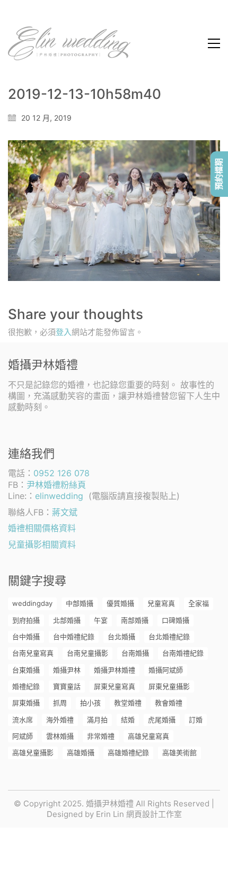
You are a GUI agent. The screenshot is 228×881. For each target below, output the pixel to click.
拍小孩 (90, 702)
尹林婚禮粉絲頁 (56, 484)
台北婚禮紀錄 (169, 636)
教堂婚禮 (128, 702)
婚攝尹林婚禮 (114, 670)
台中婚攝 (26, 636)
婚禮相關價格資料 (42, 528)
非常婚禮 (101, 736)
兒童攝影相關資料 (42, 544)
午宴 (101, 620)
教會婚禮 (168, 702)
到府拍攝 (26, 620)
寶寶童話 (67, 686)
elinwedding (59, 496)
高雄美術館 (179, 752)
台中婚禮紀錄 (73, 636)
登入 (64, 332)
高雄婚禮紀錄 (128, 752)
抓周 (60, 702)
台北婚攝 (121, 636)
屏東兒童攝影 (169, 686)
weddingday (32, 603)
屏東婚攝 (26, 702)
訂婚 (196, 719)
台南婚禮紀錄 (183, 653)
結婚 (128, 719)
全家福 (198, 603)
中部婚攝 (79, 603)
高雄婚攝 (80, 752)
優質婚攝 (120, 603)
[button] (214, 43)
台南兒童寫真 (33, 653)
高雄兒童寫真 (148, 736)
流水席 (22, 719)
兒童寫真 (161, 603)
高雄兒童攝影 (33, 752)
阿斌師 (22, 736)
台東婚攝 (26, 670)
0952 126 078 (61, 473)
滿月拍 (97, 719)
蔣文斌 (64, 512)
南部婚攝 (134, 620)
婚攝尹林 (67, 670)
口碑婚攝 (175, 620)
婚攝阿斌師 (165, 670)
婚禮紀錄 (26, 686)
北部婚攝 (67, 620)
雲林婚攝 (60, 736)
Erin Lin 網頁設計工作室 (139, 814)
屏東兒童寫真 (114, 686)
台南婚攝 (135, 653)
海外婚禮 (60, 719)
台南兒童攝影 (87, 653)
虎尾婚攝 (162, 719)
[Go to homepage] (69, 43)
